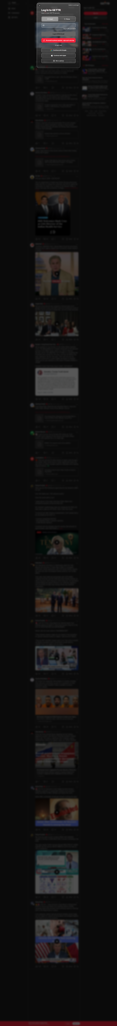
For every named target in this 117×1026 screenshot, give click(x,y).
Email (51, 19)
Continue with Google (59, 50)
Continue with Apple (60, 55)
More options (60, 61)
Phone (68, 19)
